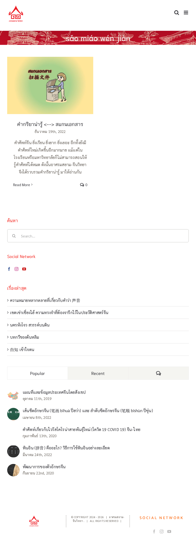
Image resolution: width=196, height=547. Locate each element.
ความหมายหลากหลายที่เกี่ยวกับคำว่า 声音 (45, 300)
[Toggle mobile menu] (186, 12)
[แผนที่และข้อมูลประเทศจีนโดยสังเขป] (13, 394)
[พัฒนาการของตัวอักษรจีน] (13, 467)
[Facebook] (9, 269)
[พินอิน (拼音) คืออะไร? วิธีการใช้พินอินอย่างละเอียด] (13, 448)
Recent (98, 373)
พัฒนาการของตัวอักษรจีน (44, 466)
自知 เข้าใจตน (22, 349)
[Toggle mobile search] (176, 12)
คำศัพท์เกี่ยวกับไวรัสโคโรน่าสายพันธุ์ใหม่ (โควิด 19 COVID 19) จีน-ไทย (81, 429)
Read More (21, 184)
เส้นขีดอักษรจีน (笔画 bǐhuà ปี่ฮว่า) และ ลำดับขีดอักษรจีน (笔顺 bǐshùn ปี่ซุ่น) (88, 410)
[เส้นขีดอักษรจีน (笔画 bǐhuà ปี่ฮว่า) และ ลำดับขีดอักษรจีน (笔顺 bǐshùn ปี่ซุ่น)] (13, 411)
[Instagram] (16, 269)
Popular (37, 373)
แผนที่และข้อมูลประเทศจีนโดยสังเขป (54, 392)
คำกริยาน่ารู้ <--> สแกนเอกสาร (50, 124)
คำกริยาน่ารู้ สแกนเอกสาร (50, 80)
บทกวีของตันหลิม (24, 337)
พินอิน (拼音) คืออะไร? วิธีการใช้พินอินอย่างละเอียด (66, 447)
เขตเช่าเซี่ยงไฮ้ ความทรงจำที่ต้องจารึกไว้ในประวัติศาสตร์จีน (59, 312)
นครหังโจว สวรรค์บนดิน (30, 324)
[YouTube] (24, 269)
